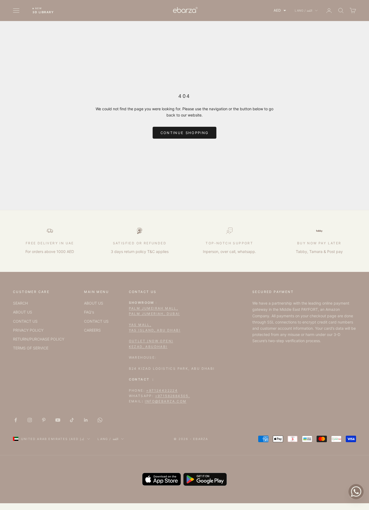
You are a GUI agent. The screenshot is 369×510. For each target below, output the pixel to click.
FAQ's (89, 312)
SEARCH (20, 303)
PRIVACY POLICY (28, 330)
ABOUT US (22, 312)
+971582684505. (172, 396)
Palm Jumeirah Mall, (153, 308)
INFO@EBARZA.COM (165, 401)
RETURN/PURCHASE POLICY (38, 339)
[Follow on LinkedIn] (86, 420)
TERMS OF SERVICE (30, 348)
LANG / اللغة (303, 10)
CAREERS (92, 330)
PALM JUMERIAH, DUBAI (154, 314)
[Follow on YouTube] (58, 420)
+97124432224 (162, 390)
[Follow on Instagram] (29, 420)
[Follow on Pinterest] (43, 420)
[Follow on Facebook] (15, 420)
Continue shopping (184, 133)
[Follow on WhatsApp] (100, 420)
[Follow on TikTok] (72, 420)
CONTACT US (25, 321)
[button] (279, 10)
